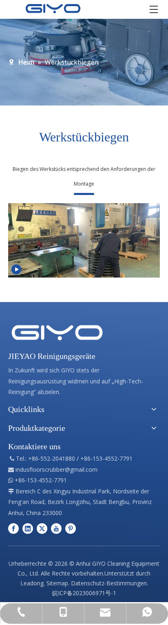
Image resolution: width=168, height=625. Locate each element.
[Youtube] (56, 528)
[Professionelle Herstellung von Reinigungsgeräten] (57, 332)
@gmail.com (81, 469)
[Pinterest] (70, 528)
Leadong (32, 583)
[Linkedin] (27, 528)
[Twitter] (42, 528)
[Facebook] (13, 528)
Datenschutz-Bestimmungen (109, 583)
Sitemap (57, 583)
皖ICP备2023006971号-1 (84, 593)
